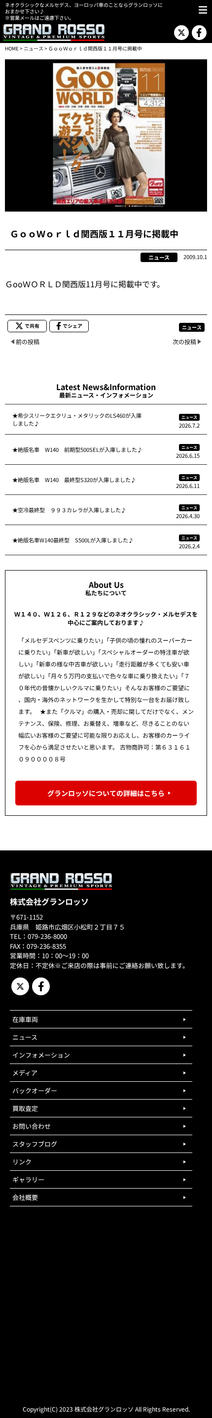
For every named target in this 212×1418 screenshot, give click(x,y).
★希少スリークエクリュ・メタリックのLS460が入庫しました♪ (76, 419)
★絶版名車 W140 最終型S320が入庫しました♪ (74, 480)
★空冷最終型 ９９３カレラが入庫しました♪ (69, 510)
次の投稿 (184, 341)
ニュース (33, 48)
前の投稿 (27, 341)
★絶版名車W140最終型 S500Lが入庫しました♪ (73, 540)
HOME (12, 48)
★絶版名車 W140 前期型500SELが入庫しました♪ (77, 449)
